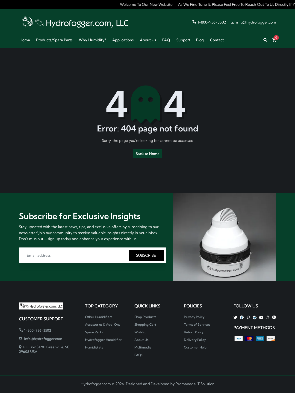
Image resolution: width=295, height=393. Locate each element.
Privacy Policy (194, 317)
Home (25, 40)
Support (183, 40)
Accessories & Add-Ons (102, 324)
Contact (217, 40)
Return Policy (194, 332)
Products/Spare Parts (54, 40)
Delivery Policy (195, 340)
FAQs (138, 355)
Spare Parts (94, 332)
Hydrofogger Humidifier (103, 340)
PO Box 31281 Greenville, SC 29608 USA (44, 349)
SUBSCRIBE (146, 255)
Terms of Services (197, 324)
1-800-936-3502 (211, 22)
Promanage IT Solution (195, 383)
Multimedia (142, 347)
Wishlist (140, 332)
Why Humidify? (92, 40)
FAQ (166, 40)
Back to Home (147, 153)
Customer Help (195, 347)
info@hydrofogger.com (255, 22)
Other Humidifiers (98, 317)
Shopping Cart (145, 324)
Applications (123, 40)
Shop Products (145, 317)
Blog (200, 40)
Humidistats (94, 347)
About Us (148, 40)
